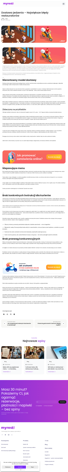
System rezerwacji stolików (29, 447)
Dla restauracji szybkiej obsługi (8, 450)
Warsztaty (25, 460)
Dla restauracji (4, 444)
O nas (46, 440)
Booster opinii (26, 453)
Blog (46, 444)
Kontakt (46, 452)
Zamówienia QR (26, 457)
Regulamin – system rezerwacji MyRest (54, 458)
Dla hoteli (3, 447)
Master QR (25, 444)
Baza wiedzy (48, 448)
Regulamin (47, 455)
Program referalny (49, 464)
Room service (26, 450)
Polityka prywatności (49, 461)
